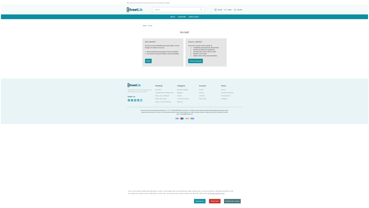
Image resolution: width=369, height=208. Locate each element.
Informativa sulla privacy (216, 193)
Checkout (202, 95)
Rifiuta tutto (215, 201)
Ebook (172, 17)
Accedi (220, 9)
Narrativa (180, 102)
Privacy (223, 89)
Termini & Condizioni (227, 92)
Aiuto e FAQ (202, 98)
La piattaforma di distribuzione (164, 92)
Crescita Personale (183, 98)
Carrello (201, 92)
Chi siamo (158, 89)
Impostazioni (199, 201)
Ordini (230, 9)
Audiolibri (182, 17)
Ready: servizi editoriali (162, 95)
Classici (179, 95)
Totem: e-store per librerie (163, 102)
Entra (148, 61)
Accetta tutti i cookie (232, 201)
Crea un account (195, 61)
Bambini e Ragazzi (182, 89)
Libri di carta (194, 17)
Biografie (180, 92)
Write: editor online (161, 98)
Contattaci (167, 3)
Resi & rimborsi (225, 95)
